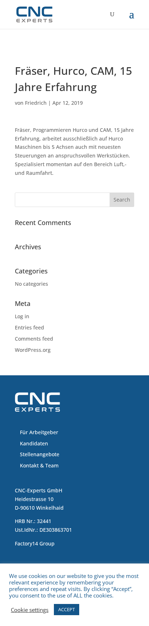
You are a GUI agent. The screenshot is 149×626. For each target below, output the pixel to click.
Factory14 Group (35, 543)
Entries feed (29, 327)
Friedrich (36, 102)
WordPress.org (33, 349)
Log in (22, 316)
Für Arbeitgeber (39, 432)
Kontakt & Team (39, 465)
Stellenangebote (39, 454)
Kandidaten (34, 443)
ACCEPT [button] (66, 609)
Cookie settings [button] (29, 609)
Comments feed (34, 338)
